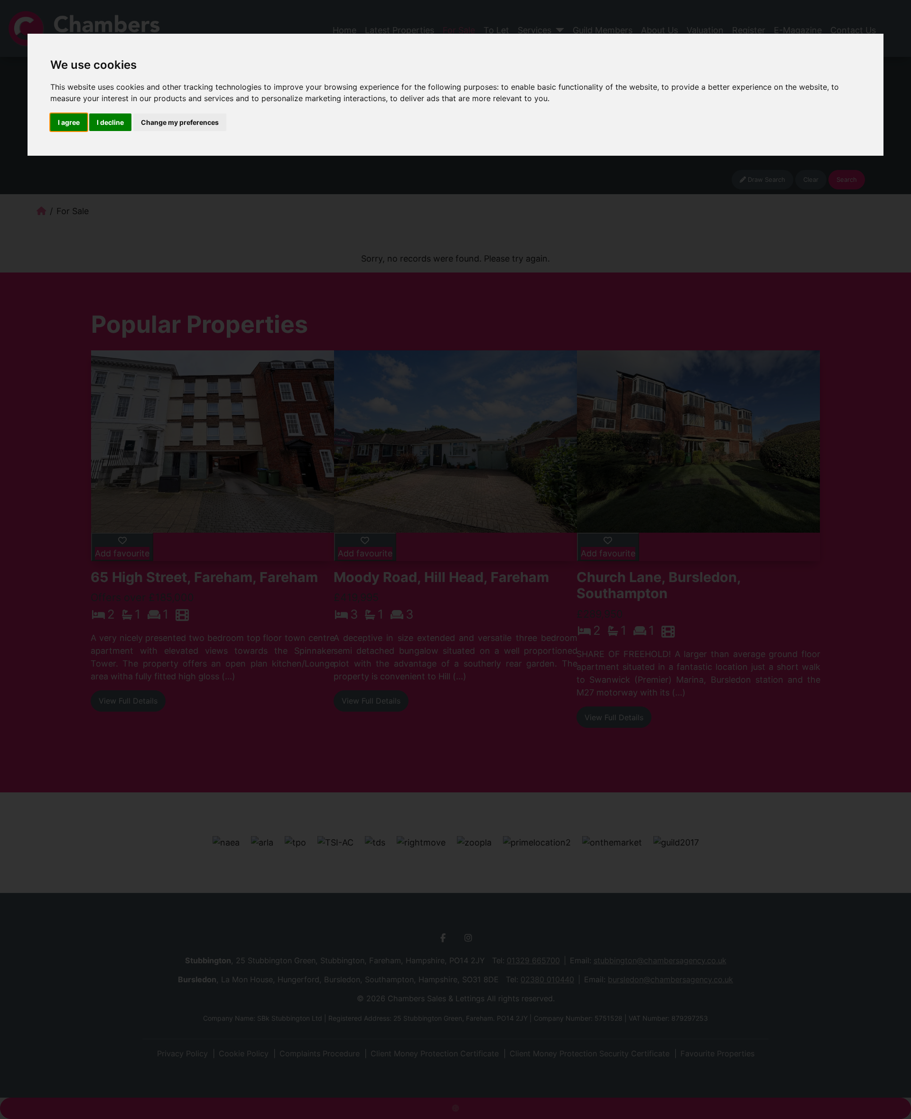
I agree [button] (69, 122)
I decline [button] (110, 122)
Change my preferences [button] (180, 122)
